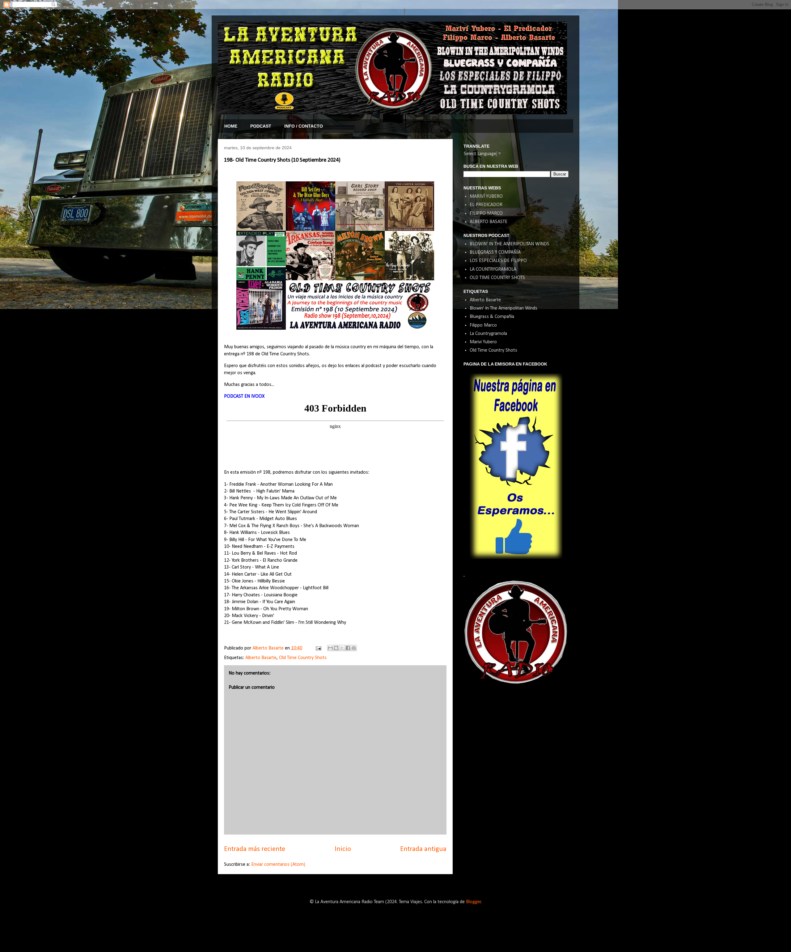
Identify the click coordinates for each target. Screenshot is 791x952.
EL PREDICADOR (486, 204)
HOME (230, 126)
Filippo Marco (483, 325)
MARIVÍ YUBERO (486, 196)
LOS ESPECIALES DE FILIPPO (498, 260)
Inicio (343, 849)
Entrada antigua (423, 849)
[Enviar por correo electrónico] (330, 648)
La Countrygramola (488, 333)
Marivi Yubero (483, 342)
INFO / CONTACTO (303, 126)
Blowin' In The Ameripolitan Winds (503, 308)
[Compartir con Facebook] (348, 648)
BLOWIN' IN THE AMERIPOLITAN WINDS (509, 244)
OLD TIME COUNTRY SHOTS (497, 277)
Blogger (473, 901)
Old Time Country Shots (303, 657)
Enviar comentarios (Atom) (278, 864)
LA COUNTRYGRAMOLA (493, 269)
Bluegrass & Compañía (492, 316)
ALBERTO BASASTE (488, 221)
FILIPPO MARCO (486, 213)
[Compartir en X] (342, 648)
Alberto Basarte (261, 657)
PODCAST (260, 126)
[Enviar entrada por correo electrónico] (318, 648)
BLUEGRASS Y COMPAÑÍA (495, 252)
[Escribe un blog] (336, 648)
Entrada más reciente (254, 849)
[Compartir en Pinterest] (354, 648)
